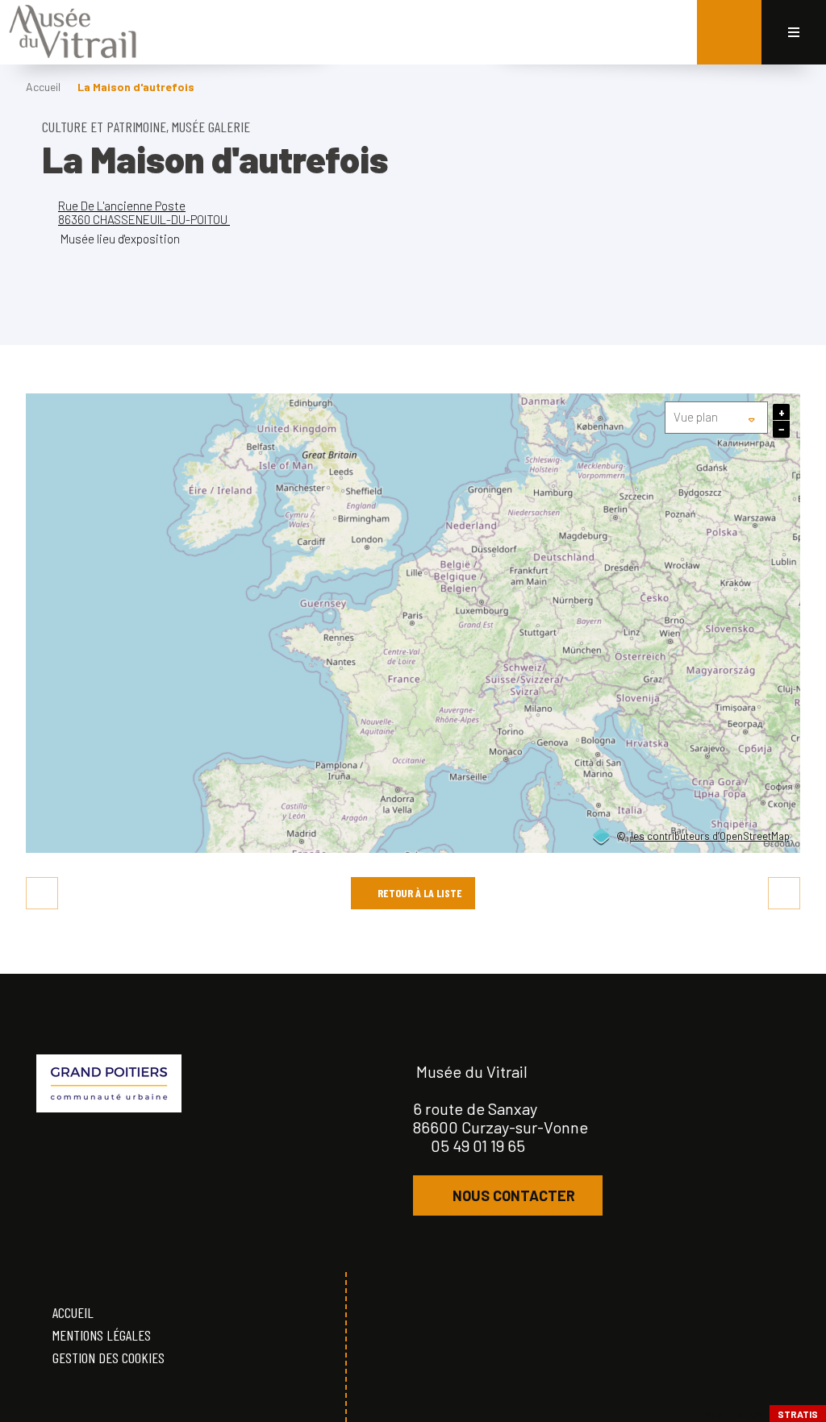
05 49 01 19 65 (478, 1145)
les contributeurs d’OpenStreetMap (710, 837)
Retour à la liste (420, 893)
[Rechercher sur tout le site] (729, 32)
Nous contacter (514, 1195)
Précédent (42, 893)
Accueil (43, 87)
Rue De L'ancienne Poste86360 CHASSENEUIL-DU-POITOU (144, 212)
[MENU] (793, 32)
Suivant (784, 893)
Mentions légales (101, 1335)
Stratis (798, 1414)
